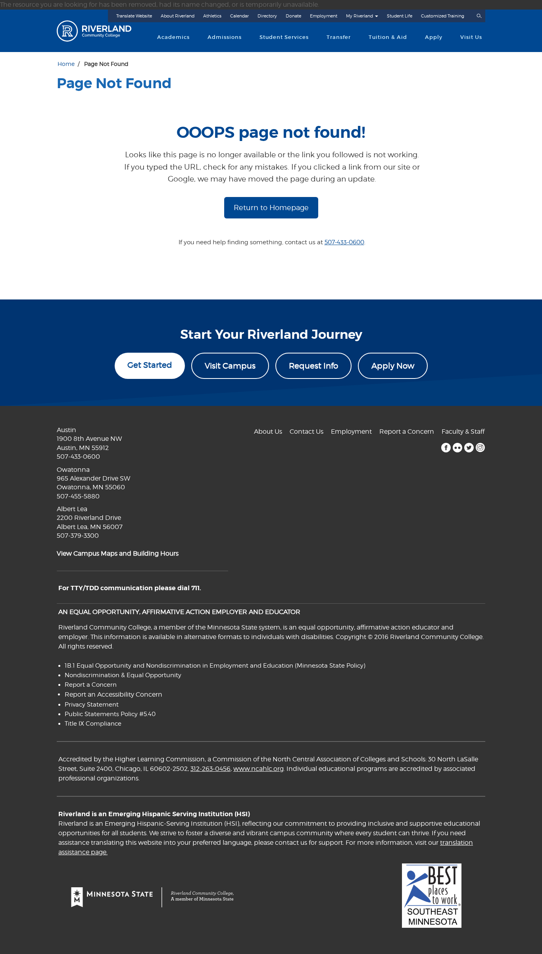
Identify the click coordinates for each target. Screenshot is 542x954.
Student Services (284, 37)
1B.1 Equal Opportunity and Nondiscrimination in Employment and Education (179, 665)
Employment (323, 16)
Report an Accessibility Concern (113, 694)
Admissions (225, 37)
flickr (457, 447)
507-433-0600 (344, 242)
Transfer (339, 37)
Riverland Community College (101, 31)
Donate (293, 16)
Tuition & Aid (388, 37)
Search (479, 16)
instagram (480, 447)
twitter (469, 447)
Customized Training (442, 16)
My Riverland (359, 16)
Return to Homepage (271, 207)
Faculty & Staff (463, 431)
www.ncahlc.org (258, 768)
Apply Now (392, 366)
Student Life (399, 16)
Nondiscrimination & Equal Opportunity (123, 675)
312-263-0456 (210, 768)
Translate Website (134, 16)
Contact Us (306, 431)
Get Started (149, 365)
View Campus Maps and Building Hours (118, 553)
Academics (173, 37)
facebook (446, 447)
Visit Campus (230, 366)
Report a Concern (406, 431)
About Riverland (177, 16)
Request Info (313, 366)
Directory (267, 16)
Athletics (212, 16)
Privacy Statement (92, 704)
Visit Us (471, 37)
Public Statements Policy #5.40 (110, 714)
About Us (268, 431)
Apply (433, 37)
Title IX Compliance (93, 723)
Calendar (239, 16)
